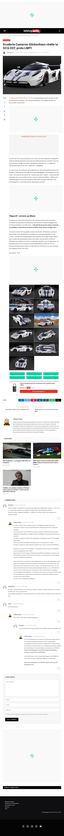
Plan (6, 808)
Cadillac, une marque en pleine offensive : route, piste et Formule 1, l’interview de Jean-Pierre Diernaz (16, 489)
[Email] (4, 119)
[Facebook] (4, 102)
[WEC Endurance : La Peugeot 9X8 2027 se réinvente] (17, 451)
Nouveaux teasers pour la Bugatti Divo (17, 409)
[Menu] (5, 31)
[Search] (59, 31)
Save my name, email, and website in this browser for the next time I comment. (27, 714)
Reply (58, 517)
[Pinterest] (4, 115)
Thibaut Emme (10, 52)
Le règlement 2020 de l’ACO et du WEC (21, 98)
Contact (7, 807)
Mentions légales (9, 801)
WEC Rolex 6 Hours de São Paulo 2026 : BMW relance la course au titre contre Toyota (46, 462)
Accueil (4, 35)
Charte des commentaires (12, 803)
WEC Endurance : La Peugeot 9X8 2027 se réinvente (16, 461)
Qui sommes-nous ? (10, 805)
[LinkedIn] (4, 111)
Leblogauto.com (47, 812)
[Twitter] (4, 106)
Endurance (7, 40)
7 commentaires (45, 52)
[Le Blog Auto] (32, 31)
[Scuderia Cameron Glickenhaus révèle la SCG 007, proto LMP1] (32, 75)
